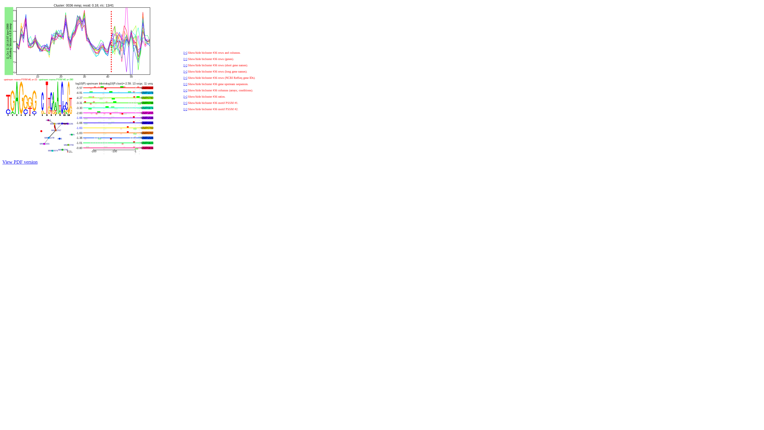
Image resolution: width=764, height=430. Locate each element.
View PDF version (20, 162)
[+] (185, 52)
